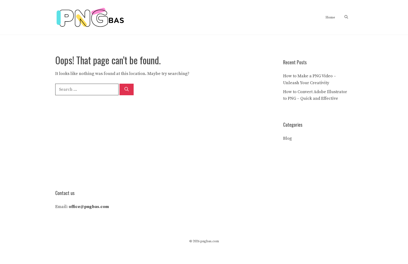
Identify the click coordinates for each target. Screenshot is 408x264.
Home (330, 17)
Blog (287, 138)
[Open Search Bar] (346, 17)
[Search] (126, 89)
